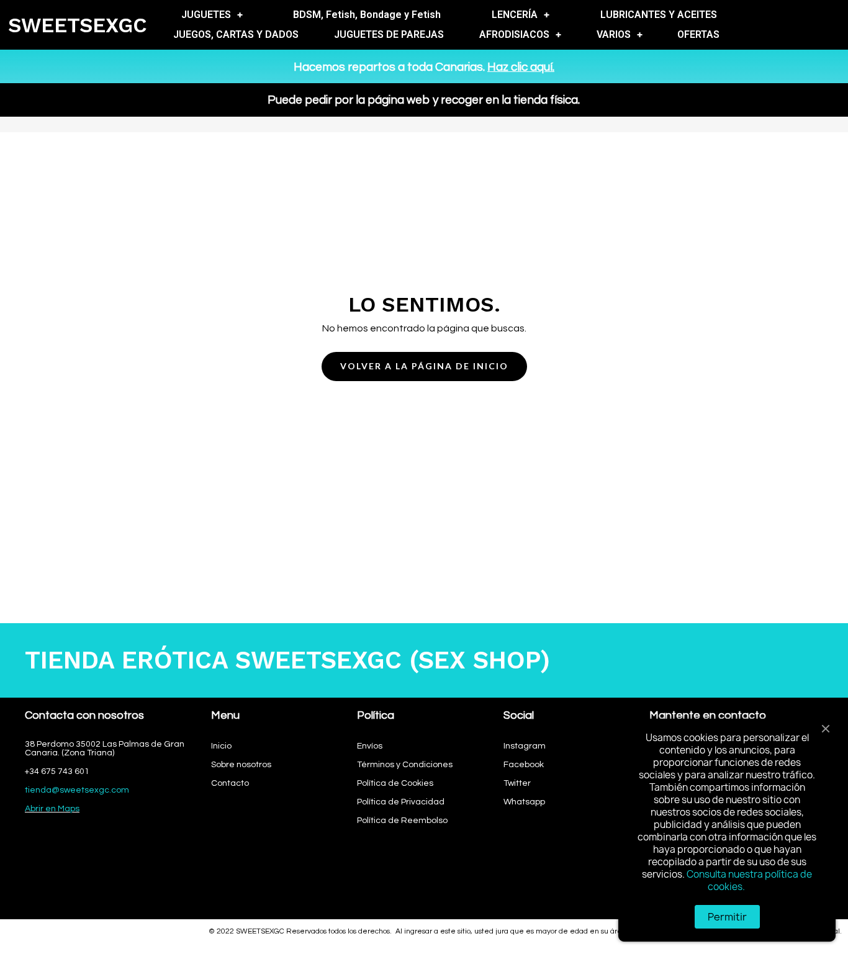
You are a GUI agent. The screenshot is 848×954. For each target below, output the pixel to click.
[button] (424, 366)
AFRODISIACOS (514, 34)
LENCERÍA (515, 14)
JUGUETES (206, 14)
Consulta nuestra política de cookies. (749, 880)
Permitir (727, 917)
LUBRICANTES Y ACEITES (658, 14)
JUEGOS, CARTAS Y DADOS (236, 34)
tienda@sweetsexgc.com (77, 790)
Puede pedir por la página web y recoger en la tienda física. (424, 100)
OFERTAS (698, 34)
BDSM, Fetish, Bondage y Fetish (367, 14)
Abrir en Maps (52, 808)
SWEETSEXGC (77, 25)
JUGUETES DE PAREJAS (389, 34)
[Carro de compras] (829, 25)
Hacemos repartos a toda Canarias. (424, 67)
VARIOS (614, 34)
